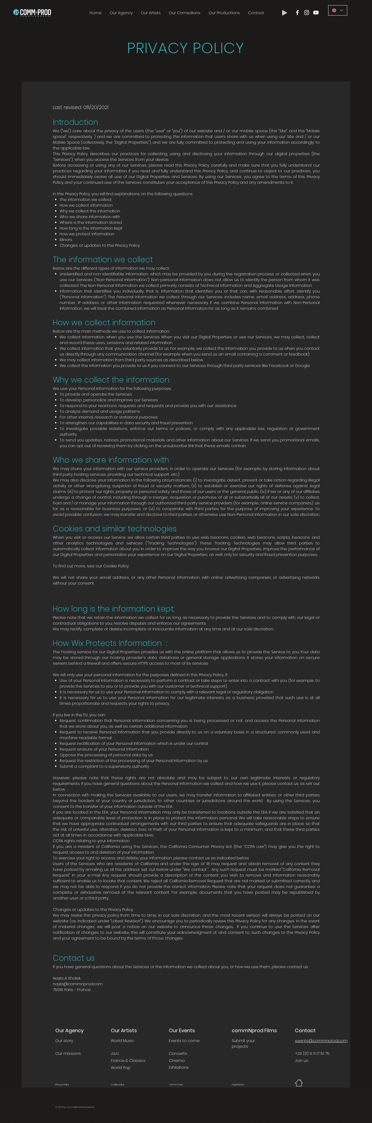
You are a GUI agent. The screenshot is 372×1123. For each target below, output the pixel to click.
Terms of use (176, 1084)
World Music (122, 1040)
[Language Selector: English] (337, 10)
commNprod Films (254, 1030)
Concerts (178, 1053)
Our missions (68, 1053)
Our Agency (69, 1030)
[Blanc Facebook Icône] (297, 12)
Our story (64, 1040)
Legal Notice (238, 1084)
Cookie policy (117, 1084)
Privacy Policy (62, 1084)
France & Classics (128, 1060)
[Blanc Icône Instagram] (306, 12)
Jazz (115, 1053)
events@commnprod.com (321, 1040)
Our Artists (124, 1030)
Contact (305, 1030)
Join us (301, 1060)
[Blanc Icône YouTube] (316, 12)
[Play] (284, 13)
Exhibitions (179, 1067)
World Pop (120, 1067)
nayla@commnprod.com (78, 984)
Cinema (177, 1060)
